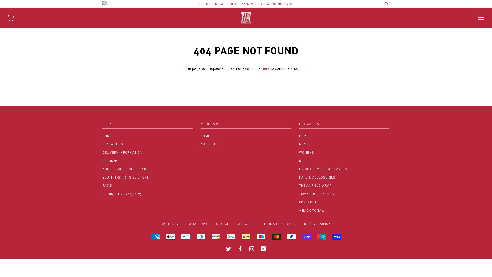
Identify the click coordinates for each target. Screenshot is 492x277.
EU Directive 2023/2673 (122, 194)
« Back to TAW (312, 210)
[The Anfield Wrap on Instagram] (251, 250)
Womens (306, 152)
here (266, 68)
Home (107, 136)
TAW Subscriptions (316, 194)
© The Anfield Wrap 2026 (184, 224)
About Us (209, 144)
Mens (304, 144)
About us (246, 224)
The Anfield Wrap (315, 185)
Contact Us (112, 144)
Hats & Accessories (317, 177)
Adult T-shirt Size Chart (125, 169)
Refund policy (317, 224)
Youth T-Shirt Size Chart (125, 177)
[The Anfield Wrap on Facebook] (240, 250)
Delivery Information (122, 152)
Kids (303, 161)
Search (222, 224)
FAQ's (107, 185)
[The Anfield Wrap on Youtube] (263, 250)
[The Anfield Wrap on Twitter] (228, 250)
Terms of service (279, 224)
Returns (110, 161)
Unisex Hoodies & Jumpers (323, 169)
